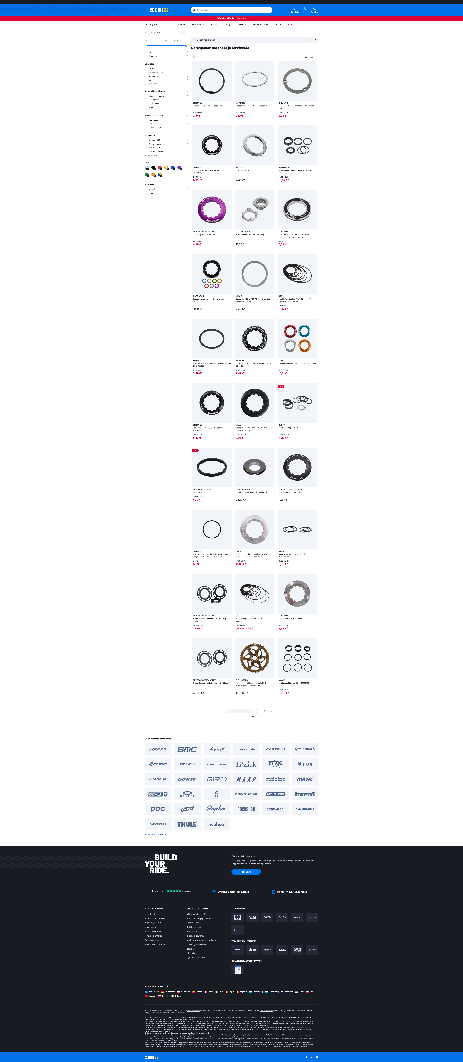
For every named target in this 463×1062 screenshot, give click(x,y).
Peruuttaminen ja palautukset (200, 918)
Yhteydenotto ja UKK (196, 914)
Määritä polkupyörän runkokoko (201, 940)
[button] (166, 63)
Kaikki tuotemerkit (154, 834)
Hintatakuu (192, 953)
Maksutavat (192, 931)
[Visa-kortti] (252, 917)
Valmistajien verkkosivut (198, 944)
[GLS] (282, 950)
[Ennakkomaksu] (238, 930)
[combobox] (297, 57)
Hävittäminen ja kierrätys (156, 944)
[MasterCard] (238, 917)
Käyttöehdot (150, 927)
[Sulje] (315, 39)
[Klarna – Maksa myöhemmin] (297, 917)
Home (147, 33)
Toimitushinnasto (194, 927)
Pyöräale (221, 18)
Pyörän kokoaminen (196, 957)
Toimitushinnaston (193, 1011)
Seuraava (268, 711)
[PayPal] (282, 917)
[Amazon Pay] (312, 917)
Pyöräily (154, 33)
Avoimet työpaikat (153, 923)
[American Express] (267, 917)
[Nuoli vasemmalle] (194, 274)
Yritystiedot (150, 914)
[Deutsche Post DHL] (238, 950)
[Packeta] (312, 950)
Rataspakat (190, 33)
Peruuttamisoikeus (153, 931)
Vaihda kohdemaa (189, 1019)
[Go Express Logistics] (297, 950)
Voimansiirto (180, 33)
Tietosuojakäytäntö (153, 936)
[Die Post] (267, 950)
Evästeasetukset (152, 940)
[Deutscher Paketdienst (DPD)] (252, 950)
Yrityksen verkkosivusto (155, 918)
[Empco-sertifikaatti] (238, 969)
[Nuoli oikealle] (229, 274)
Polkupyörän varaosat (166, 33)
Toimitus (190, 949)
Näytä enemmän (153, 84)
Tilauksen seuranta (195, 936)
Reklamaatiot (193, 923)
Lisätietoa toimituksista (162, 1031)
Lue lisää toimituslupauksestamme (239, 1037)
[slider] (146, 46)
